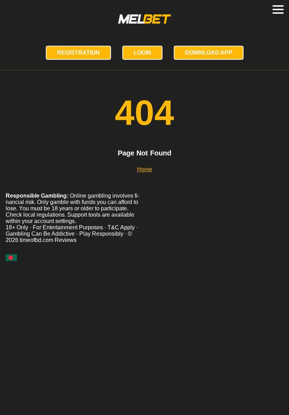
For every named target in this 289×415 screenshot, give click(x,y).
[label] (11, 257)
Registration (78, 53)
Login (142, 53)
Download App (208, 53)
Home (144, 169)
